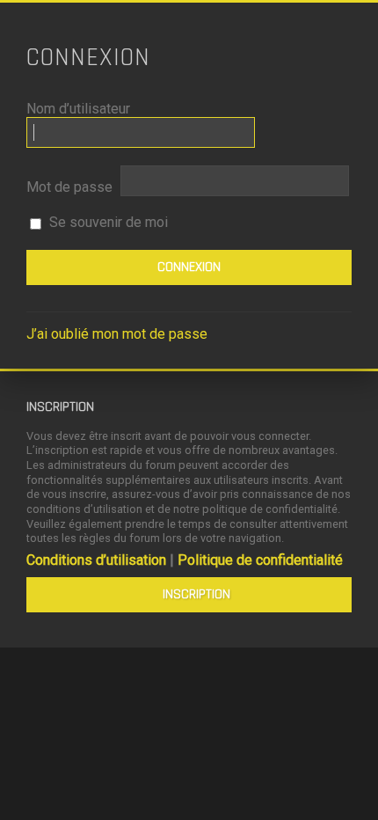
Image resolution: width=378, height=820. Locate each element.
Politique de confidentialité (260, 560)
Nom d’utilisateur (78, 108)
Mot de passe (69, 187)
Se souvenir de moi (107, 222)
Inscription (196, 594)
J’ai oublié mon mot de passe (116, 334)
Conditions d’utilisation (96, 560)
